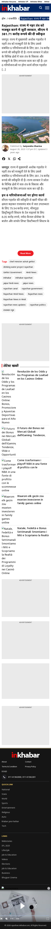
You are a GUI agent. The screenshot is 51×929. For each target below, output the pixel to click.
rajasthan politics (38, 304)
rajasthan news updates (14, 304)
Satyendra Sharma (32, 146)
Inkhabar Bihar (36, 2)
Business (6, 873)
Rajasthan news (35, 294)
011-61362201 (29, 777)
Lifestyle (5, 850)
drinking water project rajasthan (18, 267)
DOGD (4, 771)
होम (3, 18)
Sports (5, 803)
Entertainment (8, 807)
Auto (4, 816)
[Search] (40, 8)
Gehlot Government (12, 272)
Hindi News (31, 272)
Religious (6, 812)
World (4, 798)
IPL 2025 (6, 845)
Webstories (7, 841)
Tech (4, 826)
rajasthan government (32, 288)
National (6, 789)
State (4, 794)
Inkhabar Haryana (9, 2)
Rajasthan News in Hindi (14, 299)
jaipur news (28, 283)
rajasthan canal (10, 288)
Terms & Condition (9, 766)
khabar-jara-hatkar (10, 821)
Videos (5, 859)
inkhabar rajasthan (24, 277)
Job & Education (9, 854)
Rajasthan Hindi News (13, 294)
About (4, 762)
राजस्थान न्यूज (8, 310)
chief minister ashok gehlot (22, 261)
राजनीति (12, 18)
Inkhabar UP (23, 2)
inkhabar (7, 277)
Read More (25, 253)
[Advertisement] (25, 94)
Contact (28, 762)
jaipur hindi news (11, 283)
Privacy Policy (30, 766)
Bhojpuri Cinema (9, 877)
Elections (6, 863)
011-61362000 (14, 777)
